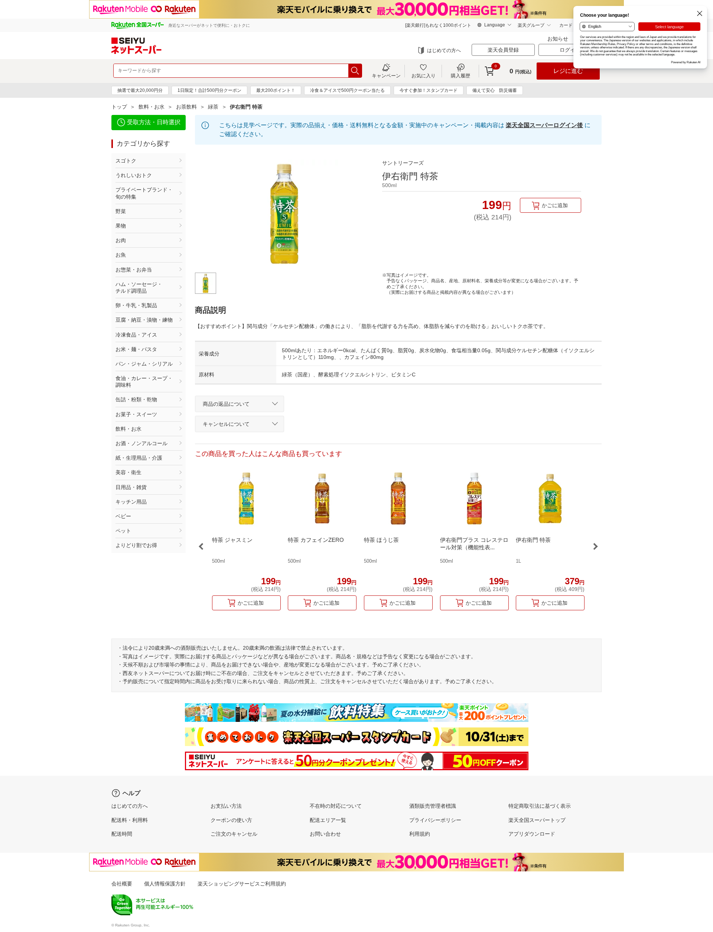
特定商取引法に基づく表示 (539, 806)
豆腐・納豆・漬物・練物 (144, 320)
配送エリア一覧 (328, 820)
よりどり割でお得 (136, 545)
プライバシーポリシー (435, 820)
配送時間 (121, 834)
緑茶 (213, 107)
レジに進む (568, 71)
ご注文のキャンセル (234, 834)
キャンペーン (386, 75)
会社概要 (121, 884)
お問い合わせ (325, 834)
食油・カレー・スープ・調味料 (144, 381)
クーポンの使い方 (231, 820)
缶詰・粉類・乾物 (136, 399)
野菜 (120, 211)
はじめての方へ (444, 50)
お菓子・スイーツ (136, 414)
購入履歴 (460, 75)
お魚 (120, 255)
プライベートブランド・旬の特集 (144, 193)
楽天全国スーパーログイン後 (544, 125)
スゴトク (125, 161)
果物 (120, 226)
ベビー (123, 516)
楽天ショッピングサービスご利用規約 (242, 884)
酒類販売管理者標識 (432, 806)
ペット (123, 531)
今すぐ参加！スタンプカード (429, 90)
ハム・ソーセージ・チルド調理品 (138, 287)
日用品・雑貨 (131, 487)
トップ (119, 107)
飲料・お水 (152, 107)
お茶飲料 (186, 107)
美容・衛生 (128, 472)
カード (566, 25)
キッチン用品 (131, 502)
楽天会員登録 (503, 50)
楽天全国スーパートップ (537, 820)
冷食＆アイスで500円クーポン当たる (347, 90)
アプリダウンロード (531, 834)
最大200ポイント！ (275, 90)
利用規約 (419, 834)
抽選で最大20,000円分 (140, 90)
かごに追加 (555, 205)
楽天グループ (531, 25)
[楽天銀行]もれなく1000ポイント (438, 25)
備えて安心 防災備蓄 (494, 90)
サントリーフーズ (403, 163)
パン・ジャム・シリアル (144, 364)
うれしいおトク (133, 175)
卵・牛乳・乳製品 (136, 305)
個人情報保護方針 (165, 884)
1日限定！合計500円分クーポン (209, 90)
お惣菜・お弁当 (133, 270)
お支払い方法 (226, 806)
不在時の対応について (336, 806)
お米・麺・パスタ (136, 349)
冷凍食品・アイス (136, 335)
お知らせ (557, 39)
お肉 (120, 240)
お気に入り (423, 75)
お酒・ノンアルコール (141, 443)
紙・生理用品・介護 (138, 458)
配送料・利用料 (129, 820)
